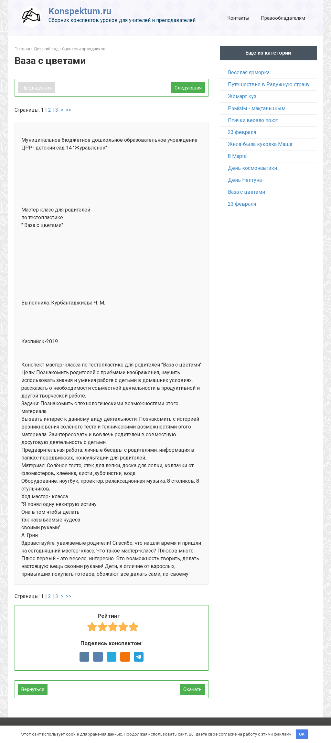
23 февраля (242, 132)
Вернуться (32, 689)
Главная (22, 48)
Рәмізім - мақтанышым (256, 108)
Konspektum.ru (79, 11)
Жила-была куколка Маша (260, 144)
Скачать (192, 689)
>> (68, 110)
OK (301, 734)
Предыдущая (36, 88)
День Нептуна (245, 180)
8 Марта (237, 156)
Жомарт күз (242, 96)
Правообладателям (283, 18)
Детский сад (46, 48)
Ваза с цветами (246, 192)
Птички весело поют (253, 120)
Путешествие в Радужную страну (269, 84)
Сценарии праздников (84, 48)
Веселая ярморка (249, 72)
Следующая (188, 88)
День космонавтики (252, 168)
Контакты (238, 18)
